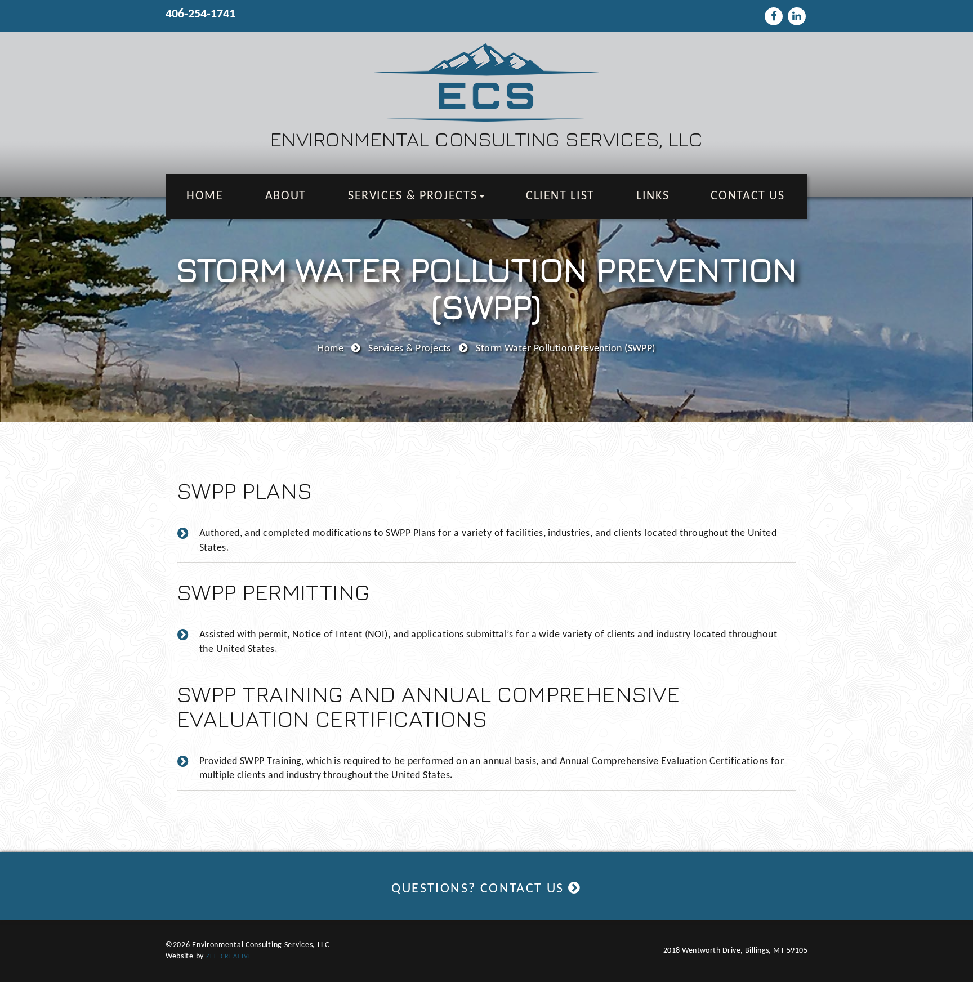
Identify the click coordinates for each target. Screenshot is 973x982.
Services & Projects (414, 196)
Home (205, 196)
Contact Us (748, 196)
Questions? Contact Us (479, 889)
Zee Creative (229, 956)
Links (652, 196)
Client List (560, 196)
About (285, 196)
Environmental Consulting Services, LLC (486, 139)
